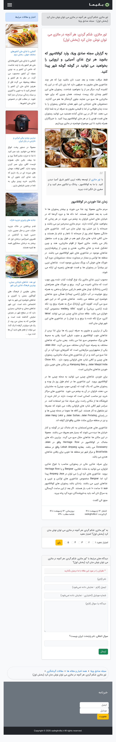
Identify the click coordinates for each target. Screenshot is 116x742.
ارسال (103, 651)
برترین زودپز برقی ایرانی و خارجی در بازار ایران (24, 139)
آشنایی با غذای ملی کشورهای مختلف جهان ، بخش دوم (23, 53)
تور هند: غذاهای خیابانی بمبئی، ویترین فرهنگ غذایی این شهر (22, 284)
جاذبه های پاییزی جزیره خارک (22, 220)
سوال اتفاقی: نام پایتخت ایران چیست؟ (88, 636)
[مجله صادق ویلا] (99, 4)
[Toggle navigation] (9, 5)
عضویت (103, 716)
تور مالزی (95, 179)
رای (59, 542)
